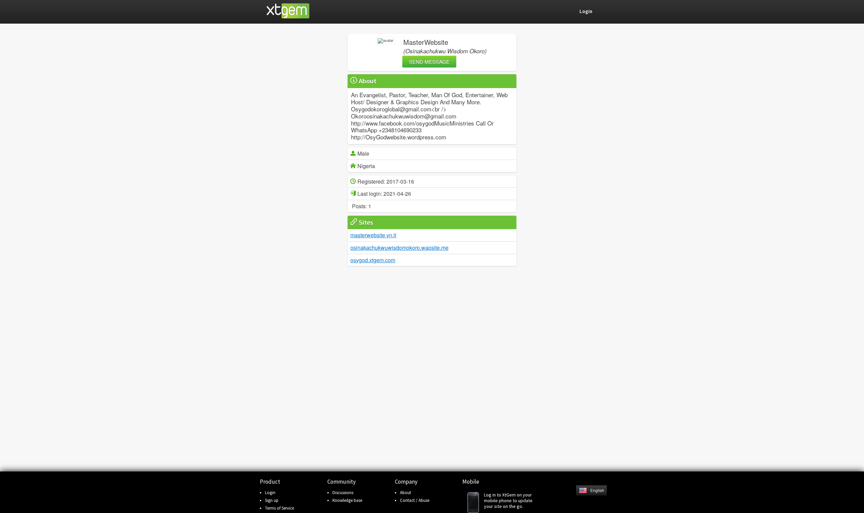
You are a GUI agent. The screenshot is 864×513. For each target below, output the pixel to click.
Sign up (271, 500)
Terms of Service (279, 508)
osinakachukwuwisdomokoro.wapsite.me (399, 247)
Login (270, 492)
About (405, 492)
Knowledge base (347, 500)
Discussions (342, 492)
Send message (429, 61)
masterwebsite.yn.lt (373, 235)
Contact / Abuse (414, 500)
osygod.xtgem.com (372, 260)
